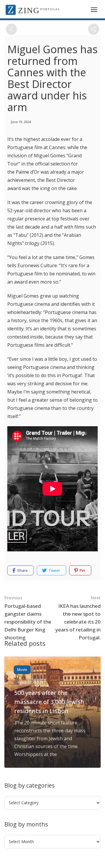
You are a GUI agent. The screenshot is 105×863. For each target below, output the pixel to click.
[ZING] (10, 9)
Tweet (54, 570)
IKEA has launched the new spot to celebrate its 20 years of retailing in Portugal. (78, 618)
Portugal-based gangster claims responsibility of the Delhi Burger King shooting (27, 618)
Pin (82, 570)
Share (22, 570)
